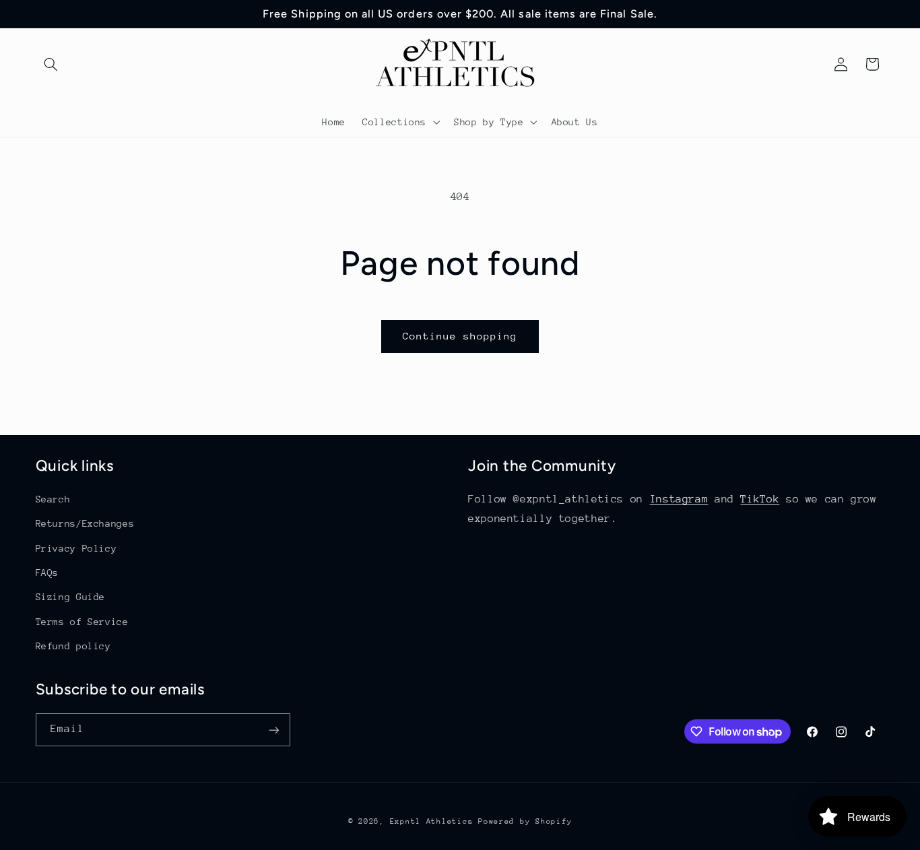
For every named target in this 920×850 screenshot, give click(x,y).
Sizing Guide (71, 596)
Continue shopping (460, 335)
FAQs (47, 572)
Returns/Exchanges (85, 523)
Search (53, 499)
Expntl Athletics (434, 821)
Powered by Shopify (525, 821)
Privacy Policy (76, 548)
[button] (51, 63)
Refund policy (73, 646)
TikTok (759, 499)
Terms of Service (82, 621)
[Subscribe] (273, 729)
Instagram (679, 499)
